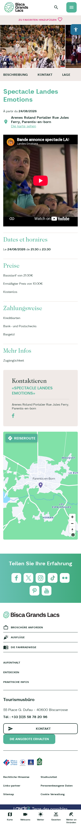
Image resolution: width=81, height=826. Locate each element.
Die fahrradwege (23, 647)
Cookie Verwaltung (53, 794)
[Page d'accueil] (16, 7)
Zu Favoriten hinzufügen (41, 19)
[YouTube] (46, 590)
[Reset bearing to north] (72, 530)
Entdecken (11, 672)
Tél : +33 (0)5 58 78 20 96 (25, 717)
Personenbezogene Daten (57, 785)
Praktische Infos (16, 682)
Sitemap (8, 794)
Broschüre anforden (27, 627)
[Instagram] (40, 578)
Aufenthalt (11, 662)
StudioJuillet (49, 777)
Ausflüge (18, 637)
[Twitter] (28, 578)
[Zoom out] (72, 523)
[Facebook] (16, 578)
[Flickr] (65, 578)
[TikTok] (52, 578)
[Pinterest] (34, 590)
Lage (66, 75)
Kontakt (45, 75)
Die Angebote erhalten (29, 739)
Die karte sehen (23, 126)
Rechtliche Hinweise (16, 777)
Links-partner (11, 785)
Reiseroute (24, 438)
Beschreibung (15, 75)
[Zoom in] (72, 517)
